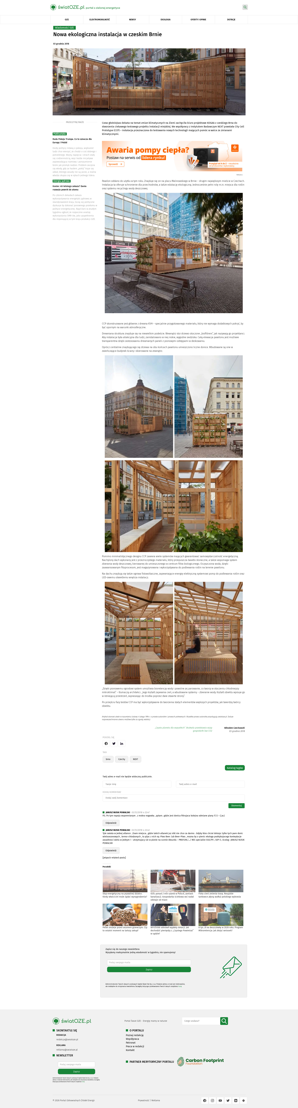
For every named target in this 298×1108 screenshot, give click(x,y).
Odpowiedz (111, 823)
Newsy (132, 19)
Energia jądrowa (61, 181)
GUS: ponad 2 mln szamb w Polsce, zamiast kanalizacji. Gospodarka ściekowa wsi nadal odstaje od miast (172, 896)
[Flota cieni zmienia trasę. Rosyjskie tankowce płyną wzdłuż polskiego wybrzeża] (221, 881)
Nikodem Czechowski (234, 728)
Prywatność (143, 1100)
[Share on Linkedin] (121, 743)
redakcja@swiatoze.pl (67, 1039)
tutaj (180, 986)
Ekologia (165, 19)
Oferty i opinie (198, 19)
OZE (67, 19)
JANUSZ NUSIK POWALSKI (118, 812)
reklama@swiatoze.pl (67, 1049)
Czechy (121, 759)
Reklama (155, 1100)
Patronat (130, 1042)
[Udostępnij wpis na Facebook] (106, 743)
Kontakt (130, 1050)
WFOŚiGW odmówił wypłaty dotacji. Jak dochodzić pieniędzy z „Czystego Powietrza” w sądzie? (172, 930)
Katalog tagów (235, 767)
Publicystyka (59, 134)
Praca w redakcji (135, 1046)
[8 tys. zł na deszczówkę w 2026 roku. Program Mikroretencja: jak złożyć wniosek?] (221, 915)
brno (108, 759)
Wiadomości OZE (64, 27)
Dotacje (231, 19)
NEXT (135, 759)
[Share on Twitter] (113, 743)
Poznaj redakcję (135, 1035)
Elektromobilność (99, 19)
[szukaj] (224, 1021)
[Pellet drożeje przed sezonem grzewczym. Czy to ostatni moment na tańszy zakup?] (125, 915)
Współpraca (132, 1038)
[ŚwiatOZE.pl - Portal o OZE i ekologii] (87, 7)
